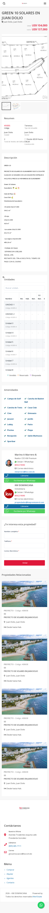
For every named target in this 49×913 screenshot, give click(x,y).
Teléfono (8, 541)
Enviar (25, 563)
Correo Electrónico (11, 551)
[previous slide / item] (3, 68)
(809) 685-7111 (15, 846)
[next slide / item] (45, 68)
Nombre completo (11, 531)
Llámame (24, 475)
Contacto (10, 882)
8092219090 (20, 465)
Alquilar (10, 874)
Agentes (10, 878)
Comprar (10, 870)
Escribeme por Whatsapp (24, 480)
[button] (6, 106)
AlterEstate (37, 896)
